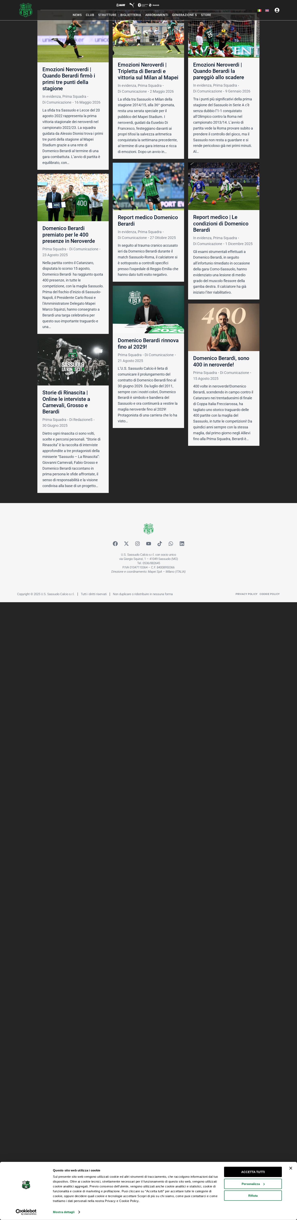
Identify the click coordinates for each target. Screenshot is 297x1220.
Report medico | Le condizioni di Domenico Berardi (221, 223)
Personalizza (251, 1183)
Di (57, 102)
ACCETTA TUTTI (253, 1172)
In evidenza (51, 96)
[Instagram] (137, 543)
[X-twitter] (126, 543)
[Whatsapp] (171, 543)
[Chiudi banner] (290, 1168)
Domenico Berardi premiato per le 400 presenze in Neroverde (68, 234)
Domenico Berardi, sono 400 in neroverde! (221, 361)
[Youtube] (148, 543)
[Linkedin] (182, 543)
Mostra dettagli (64, 1212)
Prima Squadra (74, 96)
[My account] (277, 10)
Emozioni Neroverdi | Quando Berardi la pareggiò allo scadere (218, 71)
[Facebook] (115, 543)
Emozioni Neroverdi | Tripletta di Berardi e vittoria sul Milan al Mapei (148, 71)
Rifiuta (253, 1195)
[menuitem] (259, 10)
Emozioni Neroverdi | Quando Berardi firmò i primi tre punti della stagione (68, 78)
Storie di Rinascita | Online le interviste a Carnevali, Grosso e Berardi (66, 402)
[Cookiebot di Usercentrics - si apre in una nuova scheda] (26, 1212)
